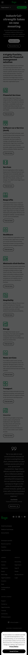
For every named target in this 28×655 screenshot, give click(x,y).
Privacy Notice (13, 646)
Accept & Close (14, 651)
